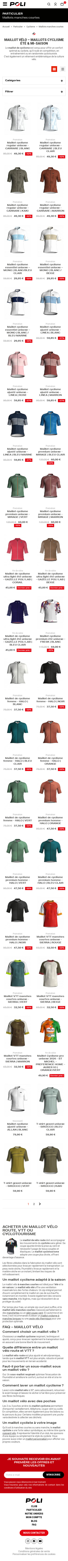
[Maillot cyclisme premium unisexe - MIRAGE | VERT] (17, 488)
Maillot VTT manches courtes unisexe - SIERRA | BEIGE (50, 999)
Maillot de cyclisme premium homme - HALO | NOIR (17, 940)
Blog (34, 1521)
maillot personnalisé (36, 1439)
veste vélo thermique (40, 1318)
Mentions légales (34, 1548)
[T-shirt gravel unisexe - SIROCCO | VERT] (17, 1159)
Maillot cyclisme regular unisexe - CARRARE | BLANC (17, 146)
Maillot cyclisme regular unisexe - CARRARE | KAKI (18, 208)
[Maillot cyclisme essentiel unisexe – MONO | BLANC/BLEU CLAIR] (17, 241)
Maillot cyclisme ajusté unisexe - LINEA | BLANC (50, 330)
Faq (34, 1524)
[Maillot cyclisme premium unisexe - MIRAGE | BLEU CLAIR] (50, 425)
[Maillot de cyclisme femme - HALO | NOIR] (50, 675)
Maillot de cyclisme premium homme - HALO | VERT (17, 880)
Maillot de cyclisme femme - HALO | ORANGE (50, 761)
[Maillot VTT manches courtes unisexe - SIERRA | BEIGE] (50, 973)
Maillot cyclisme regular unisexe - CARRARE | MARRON (50, 208)
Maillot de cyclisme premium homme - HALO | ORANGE (50, 821)
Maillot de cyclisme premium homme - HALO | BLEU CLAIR (50, 880)
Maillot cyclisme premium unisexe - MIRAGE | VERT (17, 514)
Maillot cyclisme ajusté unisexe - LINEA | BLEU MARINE (17, 452)
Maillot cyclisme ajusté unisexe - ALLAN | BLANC (17, 1127)
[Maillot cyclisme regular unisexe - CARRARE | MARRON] (50, 181)
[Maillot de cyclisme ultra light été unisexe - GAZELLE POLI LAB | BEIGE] (50, 550)
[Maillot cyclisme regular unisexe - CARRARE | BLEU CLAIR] (50, 119)
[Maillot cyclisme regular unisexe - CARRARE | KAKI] (17, 181)
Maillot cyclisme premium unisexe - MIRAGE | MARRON (50, 514)
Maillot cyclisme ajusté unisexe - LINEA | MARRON (50, 392)
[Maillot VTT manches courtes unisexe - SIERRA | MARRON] (17, 1032)
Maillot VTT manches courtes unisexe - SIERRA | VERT (17, 999)
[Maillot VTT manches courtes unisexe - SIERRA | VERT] (17, 973)
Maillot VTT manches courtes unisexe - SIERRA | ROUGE (50, 940)
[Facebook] (34, 1541)
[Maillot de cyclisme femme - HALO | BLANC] (17, 675)
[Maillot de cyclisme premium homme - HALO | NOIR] (17, 913)
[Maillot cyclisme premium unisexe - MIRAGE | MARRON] (50, 488)
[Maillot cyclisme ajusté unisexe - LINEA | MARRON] (50, 366)
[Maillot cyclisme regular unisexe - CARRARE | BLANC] (17, 119)
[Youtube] (40, 1541)
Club (34, 1506)
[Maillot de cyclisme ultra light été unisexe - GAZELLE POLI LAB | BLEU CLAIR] (17, 613)
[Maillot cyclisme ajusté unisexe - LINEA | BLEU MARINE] (17, 425)
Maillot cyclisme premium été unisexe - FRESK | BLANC (50, 639)
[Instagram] (28, 1541)
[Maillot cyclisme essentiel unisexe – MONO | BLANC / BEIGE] (50, 241)
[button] (5, 4)
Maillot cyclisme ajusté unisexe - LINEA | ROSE (17, 392)
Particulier (34, 1510)
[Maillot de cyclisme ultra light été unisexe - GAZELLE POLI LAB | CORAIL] (17, 550)
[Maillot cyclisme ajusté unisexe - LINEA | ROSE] (17, 366)
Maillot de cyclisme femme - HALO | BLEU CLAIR (17, 761)
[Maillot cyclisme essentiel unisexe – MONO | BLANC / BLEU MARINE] (17, 303)
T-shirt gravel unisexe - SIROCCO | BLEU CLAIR (50, 1127)
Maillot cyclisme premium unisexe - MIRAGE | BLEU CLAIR (50, 452)
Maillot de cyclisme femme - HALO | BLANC (17, 702)
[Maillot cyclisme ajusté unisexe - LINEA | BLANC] (50, 303)
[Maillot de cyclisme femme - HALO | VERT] (17, 794)
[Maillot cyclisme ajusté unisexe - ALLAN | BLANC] (17, 1100)
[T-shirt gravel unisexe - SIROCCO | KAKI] (50, 1159)
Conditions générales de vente (34, 1551)
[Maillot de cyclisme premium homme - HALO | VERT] (17, 853)
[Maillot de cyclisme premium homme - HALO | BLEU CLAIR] (50, 853)
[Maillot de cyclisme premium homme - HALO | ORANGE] (50, 794)
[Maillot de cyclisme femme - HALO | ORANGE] (50, 734)
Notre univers (34, 1513)
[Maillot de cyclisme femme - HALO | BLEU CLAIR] (17, 734)
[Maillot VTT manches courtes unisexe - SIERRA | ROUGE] (50, 913)
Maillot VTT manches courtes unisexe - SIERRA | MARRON (17, 1059)
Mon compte (34, 1517)
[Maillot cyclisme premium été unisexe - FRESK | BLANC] (50, 613)
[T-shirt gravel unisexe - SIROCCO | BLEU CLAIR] (50, 1100)
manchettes (13, 1313)
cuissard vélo (9, 1433)
